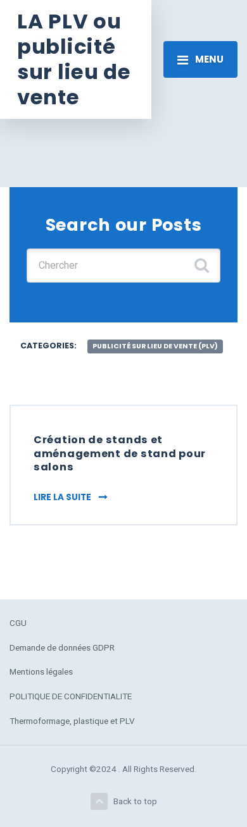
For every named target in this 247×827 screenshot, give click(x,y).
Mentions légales (41, 671)
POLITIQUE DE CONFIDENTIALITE (71, 696)
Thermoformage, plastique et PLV (72, 721)
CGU (18, 623)
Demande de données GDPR (62, 647)
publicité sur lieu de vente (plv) (155, 346)
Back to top (135, 801)
